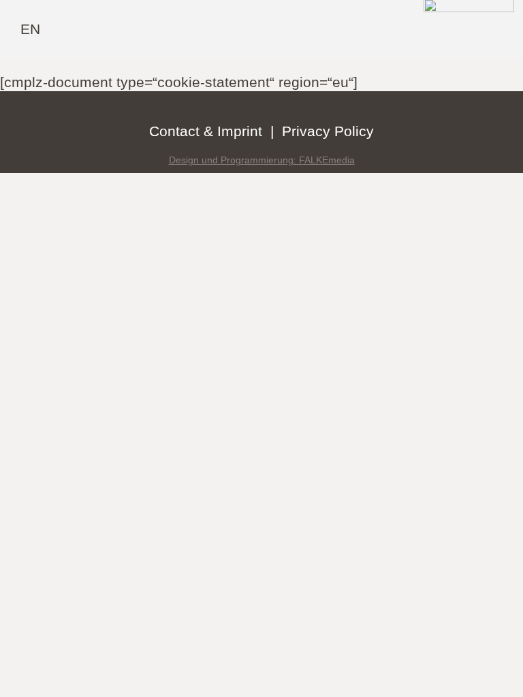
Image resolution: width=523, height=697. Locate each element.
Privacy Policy (328, 131)
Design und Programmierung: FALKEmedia (262, 160)
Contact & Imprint (205, 131)
